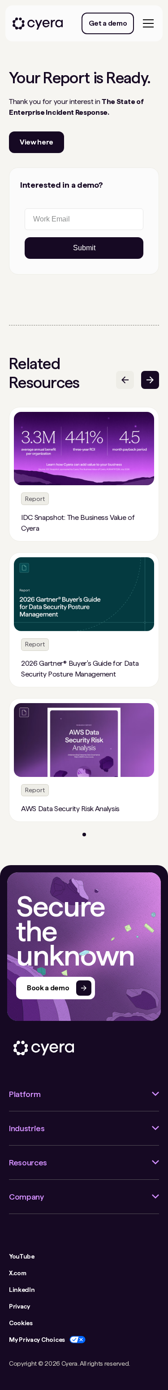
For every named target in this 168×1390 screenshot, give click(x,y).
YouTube (21, 1256)
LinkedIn (21, 1289)
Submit (84, 248)
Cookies (21, 1323)
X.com (17, 1273)
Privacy (19, 1306)
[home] (38, 23)
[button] (146, 23)
